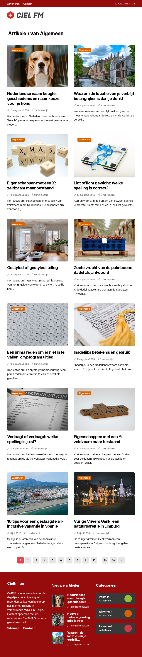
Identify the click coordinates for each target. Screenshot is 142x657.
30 (113, 560)
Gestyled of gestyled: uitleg (32, 267)
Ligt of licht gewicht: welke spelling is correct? (98, 185)
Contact (27, 3)
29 (105, 560)
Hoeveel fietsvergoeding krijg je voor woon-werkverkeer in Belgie (78, 617)
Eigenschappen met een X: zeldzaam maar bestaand (31, 185)
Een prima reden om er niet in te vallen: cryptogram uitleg (36, 354)
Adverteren (13, 3)
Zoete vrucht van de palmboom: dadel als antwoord (103, 270)
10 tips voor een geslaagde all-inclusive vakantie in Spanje (35, 523)
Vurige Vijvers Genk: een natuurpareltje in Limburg (97, 523)
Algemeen (17, 50)
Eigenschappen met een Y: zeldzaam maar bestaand (98, 439)
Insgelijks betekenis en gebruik (102, 352)
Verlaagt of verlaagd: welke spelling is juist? (32, 439)
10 (94, 560)
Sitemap (13, 628)
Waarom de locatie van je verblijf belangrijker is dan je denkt (104, 96)
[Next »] (121, 560)
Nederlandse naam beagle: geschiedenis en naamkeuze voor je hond (33, 98)
